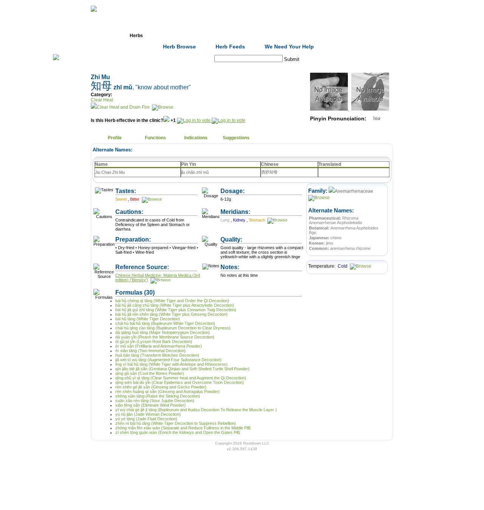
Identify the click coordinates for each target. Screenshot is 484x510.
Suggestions (236, 137)
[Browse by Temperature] (360, 266)
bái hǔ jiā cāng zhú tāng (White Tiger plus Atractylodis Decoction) (174, 305)
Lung (225, 220)
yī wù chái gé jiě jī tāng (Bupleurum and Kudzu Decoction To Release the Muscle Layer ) (196, 409)
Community (298, 35)
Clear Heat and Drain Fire (123, 107)
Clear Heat (102, 100)
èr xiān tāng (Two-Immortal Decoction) (150, 350)
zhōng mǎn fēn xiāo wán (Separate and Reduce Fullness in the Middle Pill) (183, 428)
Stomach (257, 220)
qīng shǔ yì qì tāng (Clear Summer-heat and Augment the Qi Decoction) (180, 378)
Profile (115, 137)
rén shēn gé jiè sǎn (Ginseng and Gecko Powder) (160, 387)
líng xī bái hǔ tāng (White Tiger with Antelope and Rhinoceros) (171, 364)
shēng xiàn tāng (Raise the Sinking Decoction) (157, 396)
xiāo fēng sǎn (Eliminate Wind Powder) (150, 405)
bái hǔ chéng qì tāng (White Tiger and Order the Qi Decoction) (172, 300)
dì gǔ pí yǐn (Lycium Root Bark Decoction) (153, 341)
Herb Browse (179, 47)
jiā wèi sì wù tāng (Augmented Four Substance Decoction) (168, 359)
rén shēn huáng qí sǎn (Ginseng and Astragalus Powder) (167, 391)
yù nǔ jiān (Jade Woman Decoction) (148, 414)
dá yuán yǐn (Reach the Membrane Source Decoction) (164, 337)
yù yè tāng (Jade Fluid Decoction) (146, 418)
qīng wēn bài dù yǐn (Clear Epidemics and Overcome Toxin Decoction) (179, 382)
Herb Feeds (230, 47)
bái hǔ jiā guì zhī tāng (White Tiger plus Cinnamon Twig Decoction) (175, 309)
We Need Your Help (289, 47)
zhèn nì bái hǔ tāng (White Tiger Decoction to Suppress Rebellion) (175, 423)
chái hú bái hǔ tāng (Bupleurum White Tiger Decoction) (165, 323)
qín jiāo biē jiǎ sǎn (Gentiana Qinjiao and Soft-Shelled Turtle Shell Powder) (182, 369)
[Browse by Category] (162, 107)
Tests (258, 35)
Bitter (135, 199)
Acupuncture (217, 35)
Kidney (240, 220)
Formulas (177, 35)
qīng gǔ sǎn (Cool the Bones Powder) (149, 373)
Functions (155, 137)
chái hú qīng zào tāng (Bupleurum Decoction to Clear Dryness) (173, 328)
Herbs (136, 35)
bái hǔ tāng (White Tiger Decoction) (147, 319)
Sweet (121, 199)
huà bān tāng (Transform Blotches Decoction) (157, 355)
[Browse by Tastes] (151, 199)
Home (96, 35)
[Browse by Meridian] (276, 220)
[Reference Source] (160, 280)
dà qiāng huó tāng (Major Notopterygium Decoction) (162, 332)
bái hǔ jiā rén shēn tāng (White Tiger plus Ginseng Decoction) (171, 314)
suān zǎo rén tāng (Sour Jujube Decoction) (154, 400)
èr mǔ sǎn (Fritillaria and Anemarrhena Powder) (158, 346)
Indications (196, 137)
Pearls (339, 35)
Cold (343, 266)
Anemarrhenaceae (354, 191)
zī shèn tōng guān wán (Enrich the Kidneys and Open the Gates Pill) (177, 432)
